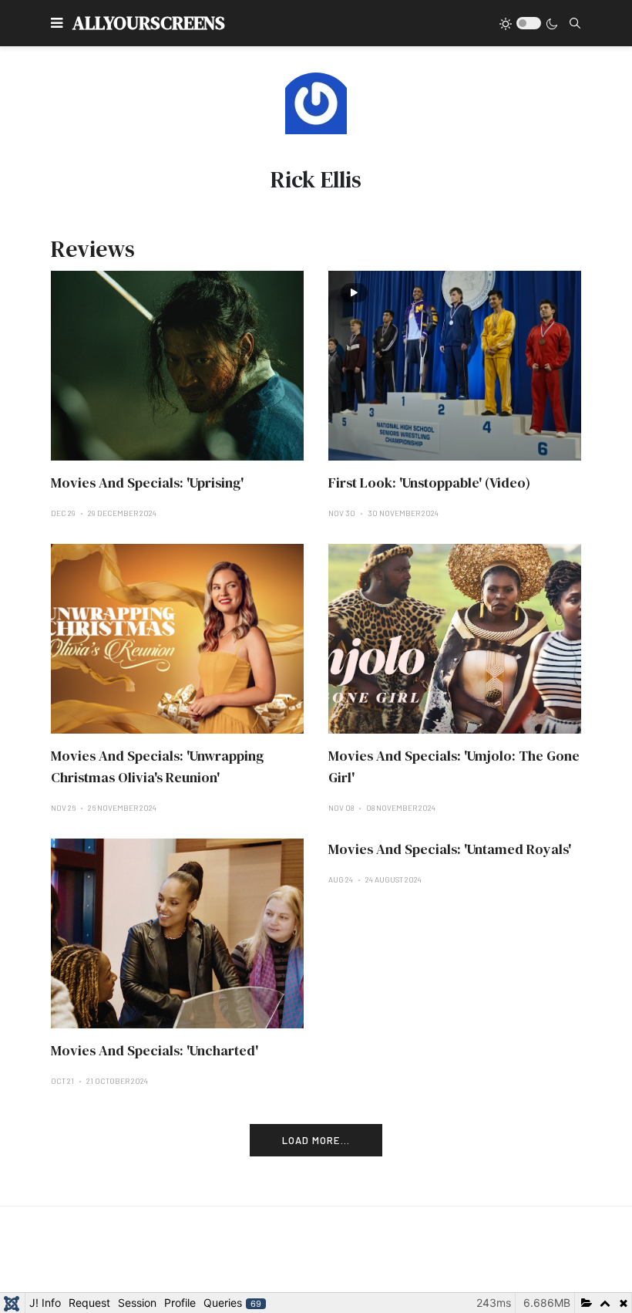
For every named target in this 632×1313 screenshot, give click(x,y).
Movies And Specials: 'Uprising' (147, 482)
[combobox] (575, 23)
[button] (56, 23)
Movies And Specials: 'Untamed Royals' (449, 849)
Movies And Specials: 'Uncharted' (154, 1050)
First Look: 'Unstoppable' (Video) (429, 482)
